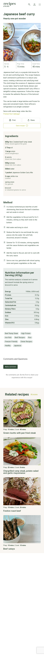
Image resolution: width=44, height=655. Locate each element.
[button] (22, 395)
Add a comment (10, 367)
